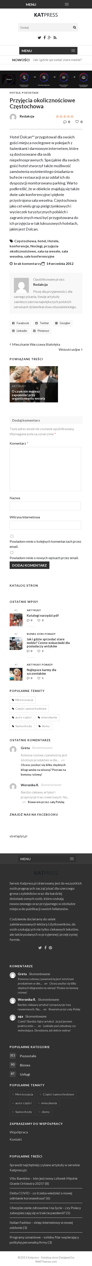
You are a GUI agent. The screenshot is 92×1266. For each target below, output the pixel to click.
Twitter (44, 323)
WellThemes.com (46, 1261)
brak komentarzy (28, 263)
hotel (42, 241)
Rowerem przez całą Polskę (46, 802)
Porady (50, 633)
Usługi (25, 1074)
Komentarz (19, 443)
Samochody (23, 726)
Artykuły (19, 386)
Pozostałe (30, 92)
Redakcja (40, 284)
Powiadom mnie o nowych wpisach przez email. (44, 558)
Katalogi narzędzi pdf (43, 615)
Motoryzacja (24, 700)
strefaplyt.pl (18, 836)
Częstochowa (25, 241)
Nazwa (15, 498)
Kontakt (16, 1139)
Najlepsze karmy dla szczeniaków (41, 671)
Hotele (15, 92)
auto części (23, 717)
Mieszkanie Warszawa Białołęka (36, 344)
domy (46, 726)
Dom (40, 633)
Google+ (65, 323)
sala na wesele (48, 251)
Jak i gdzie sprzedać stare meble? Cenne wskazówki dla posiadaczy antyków (48, 642)
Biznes (31, 633)
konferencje (19, 246)
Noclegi (36, 246)
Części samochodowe (31, 708)
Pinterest (43, 330)
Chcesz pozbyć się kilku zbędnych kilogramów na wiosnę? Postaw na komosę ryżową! (43, 769)
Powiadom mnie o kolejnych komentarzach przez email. (45, 543)
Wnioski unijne (69, 349)
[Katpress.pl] (46, 16)
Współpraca (19, 1132)
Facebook (23, 323)
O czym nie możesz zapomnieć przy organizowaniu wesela (28, 394)
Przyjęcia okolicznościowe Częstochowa (42, 103)
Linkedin (22, 330)
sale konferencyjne (39, 256)
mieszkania (49, 717)
